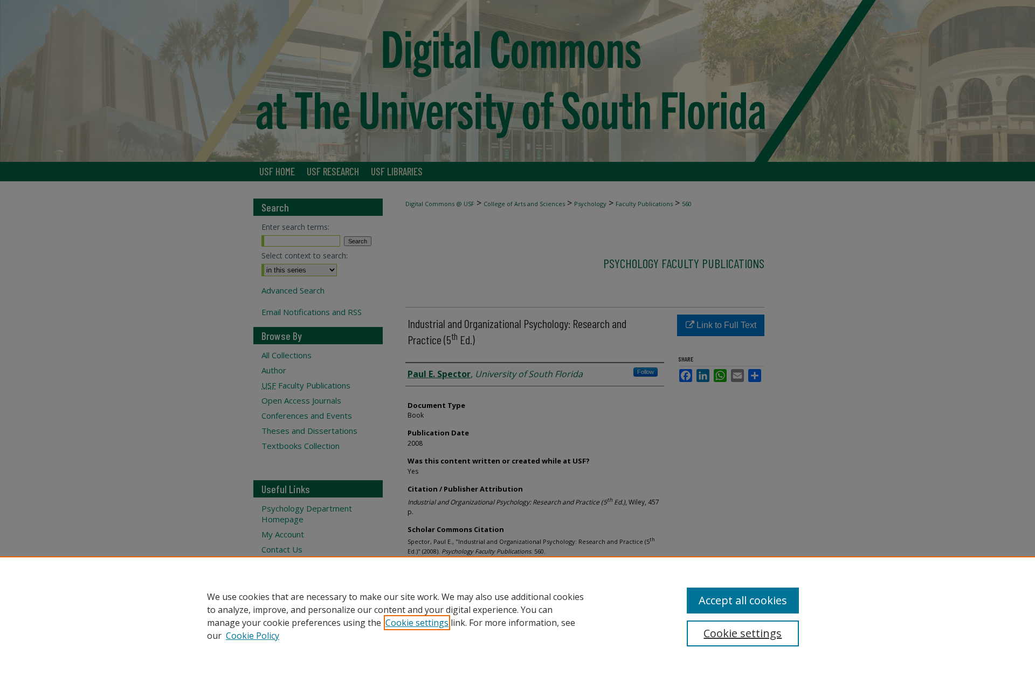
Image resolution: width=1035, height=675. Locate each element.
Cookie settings (416, 623)
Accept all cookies (743, 600)
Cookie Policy (252, 636)
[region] (517, 615)
